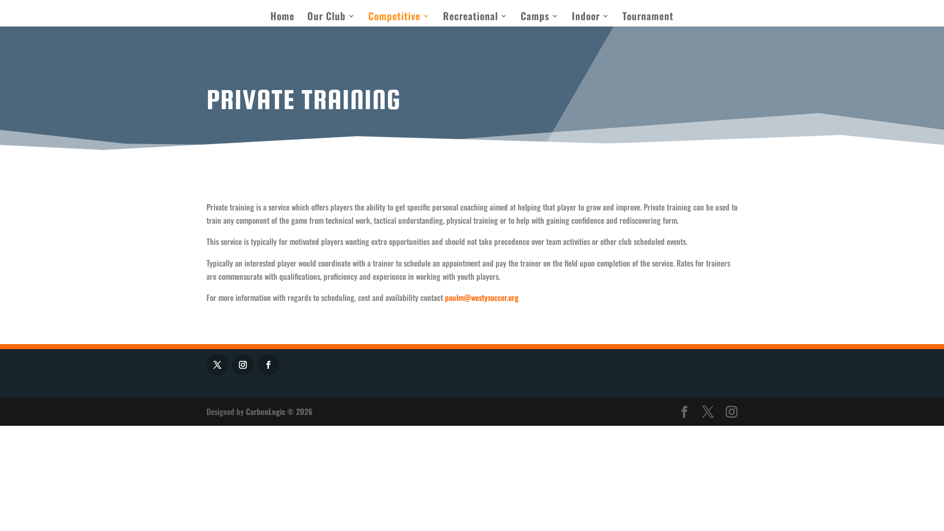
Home (282, 17)
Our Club (326, 17)
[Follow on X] (217, 365)
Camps (535, 17)
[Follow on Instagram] (243, 365)
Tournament (648, 17)
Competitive (394, 17)
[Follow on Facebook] (268, 365)
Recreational (470, 17)
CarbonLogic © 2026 (279, 411)
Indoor (586, 17)
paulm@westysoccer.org (482, 297)
